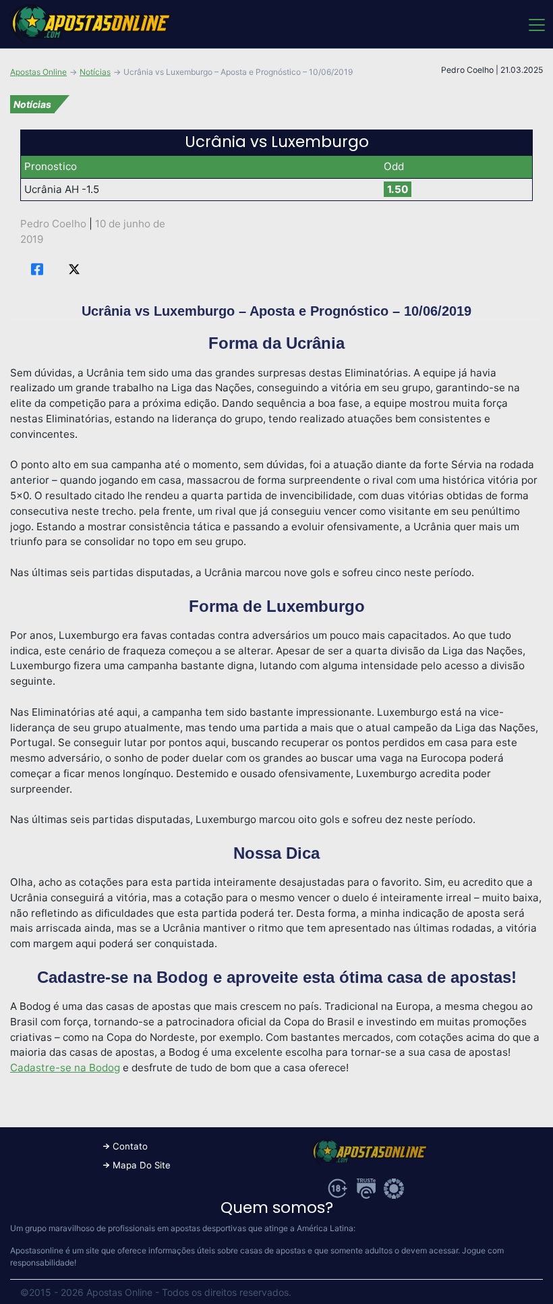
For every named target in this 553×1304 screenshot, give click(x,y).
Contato (130, 1146)
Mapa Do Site (142, 1165)
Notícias (95, 72)
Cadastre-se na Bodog (65, 1067)
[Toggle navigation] (536, 24)
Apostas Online (38, 72)
